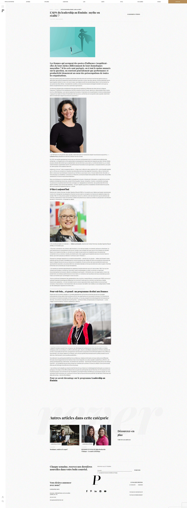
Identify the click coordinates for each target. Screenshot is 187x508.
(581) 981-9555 (53, 497)
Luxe (84, 1)
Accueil (51, 9)
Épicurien (47, 1)
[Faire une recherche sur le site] (3, 501)
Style (121, 1)
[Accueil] (3, 10)
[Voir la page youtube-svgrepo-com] (105, 491)
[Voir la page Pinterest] (91, 491)
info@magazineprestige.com (56, 500)
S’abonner (140, 484)
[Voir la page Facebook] (86, 491)
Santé (102, 1)
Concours (177, 1)
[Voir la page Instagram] (100, 491)
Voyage (159, 1)
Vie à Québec (140, 1)
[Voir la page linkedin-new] (96, 491)
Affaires (28, 1)
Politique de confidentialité (136, 492)
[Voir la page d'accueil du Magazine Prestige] (96, 480)
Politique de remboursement (136, 495)
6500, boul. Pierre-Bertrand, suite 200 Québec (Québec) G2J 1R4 (60, 494)
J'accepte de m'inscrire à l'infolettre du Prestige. (108, 472)
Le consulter (132, 484)
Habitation (65, 1)
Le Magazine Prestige (137, 482)
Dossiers (56, 9)
